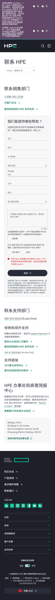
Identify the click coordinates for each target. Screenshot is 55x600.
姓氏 (9, 144)
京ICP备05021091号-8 (22, 580)
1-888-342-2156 (13, 96)
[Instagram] (17, 506)
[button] (43, 45)
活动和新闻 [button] (9, 533)
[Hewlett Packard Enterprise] (10, 46)
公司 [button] (6, 517)
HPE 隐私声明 (16, 283)
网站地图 (46, 578)
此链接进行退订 (18, 290)
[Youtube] (34, 506)
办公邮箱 (11, 153)
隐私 (7, 578)
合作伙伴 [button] (8, 549)
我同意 (15, 238)
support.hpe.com (39, 333)
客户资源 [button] (8, 541)
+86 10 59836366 (12, 352)
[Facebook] (29, 506)
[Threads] (23, 506)
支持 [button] (6, 525)
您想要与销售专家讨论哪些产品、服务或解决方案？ (26, 207)
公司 (9, 180)
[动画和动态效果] (27, 565)
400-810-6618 (12, 318)
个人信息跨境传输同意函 (13, 33)
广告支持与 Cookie (31, 578)
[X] (12, 506)
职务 (9, 189)
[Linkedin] (6, 506)
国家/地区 (11, 162)
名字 (9, 135)
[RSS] (40, 506)
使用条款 (16, 578)
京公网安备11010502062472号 (32, 582)
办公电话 (11, 171)
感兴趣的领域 (12, 198)
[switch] (27, 566)
